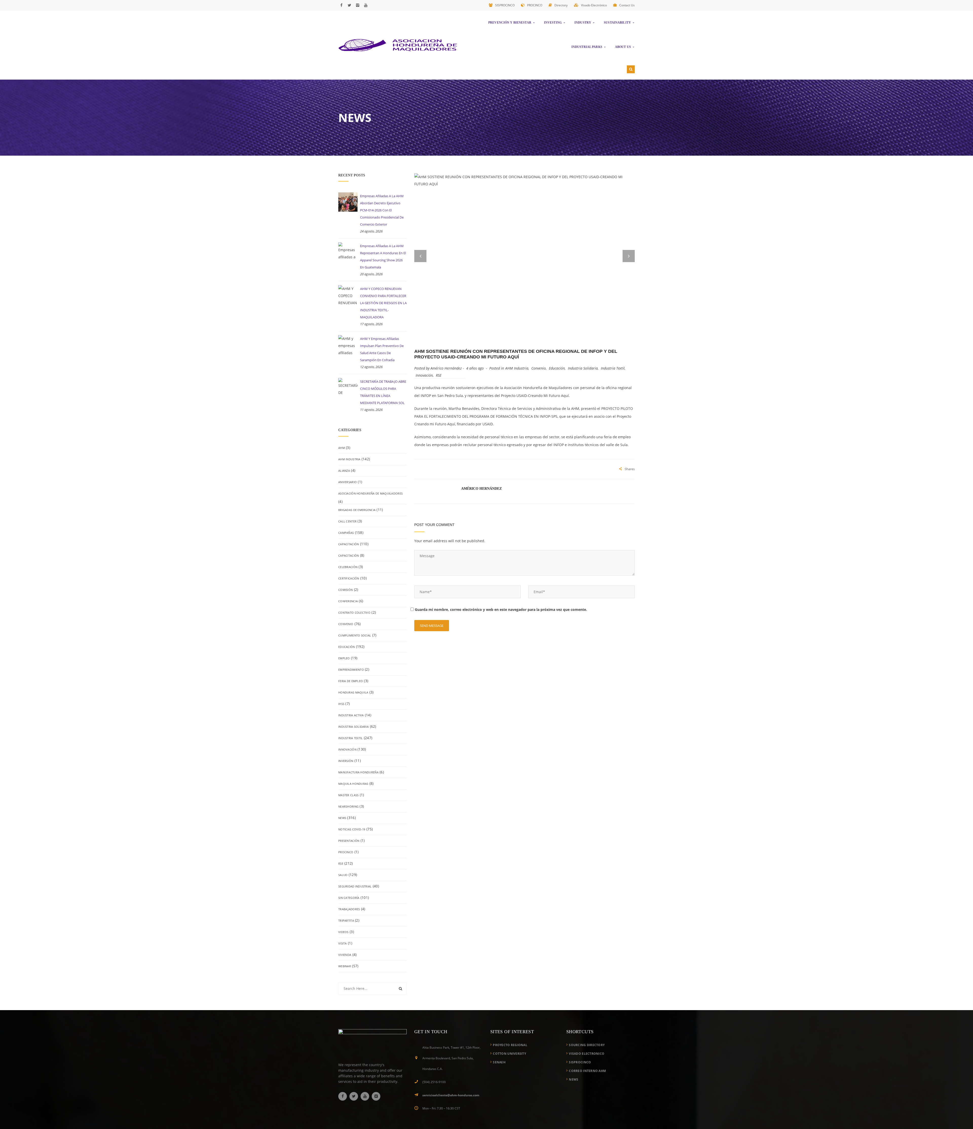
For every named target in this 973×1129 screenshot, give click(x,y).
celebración (348, 567)
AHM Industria (349, 459)
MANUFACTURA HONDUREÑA (358, 772)
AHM (341, 448)
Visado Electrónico (594, 5)
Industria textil (350, 738)
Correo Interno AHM (587, 1071)
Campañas (346, 533)
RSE (340, 863)
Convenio (345, 624)
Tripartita (346, 920)
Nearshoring (348, 806)
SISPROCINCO (505, 5)
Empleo (344, 658)
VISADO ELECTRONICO (586, 1053)
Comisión (345, 590)
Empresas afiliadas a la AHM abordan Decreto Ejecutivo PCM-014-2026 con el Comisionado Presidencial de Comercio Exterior (382, 210)
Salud (342, 875)
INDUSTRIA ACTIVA (351, 715)
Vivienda (344, 955)
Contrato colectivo (354, 612)
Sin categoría (349, 898)
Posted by (438, 368)
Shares (630, 469)
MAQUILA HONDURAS (353, 784)
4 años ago (475, 368)
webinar (344, 966)
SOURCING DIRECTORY (587, 1045)
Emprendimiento (351, 669)
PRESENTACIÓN (348, 841)
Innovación (347, 749)
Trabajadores (349, 909)
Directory (561, 5)
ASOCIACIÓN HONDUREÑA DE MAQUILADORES (370, 493)
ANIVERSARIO (347, 482)
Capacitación (348, 544)
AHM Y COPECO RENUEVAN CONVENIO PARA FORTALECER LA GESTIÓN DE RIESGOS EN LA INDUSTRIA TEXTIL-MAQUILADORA (383, 302)
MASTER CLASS (348, 795)
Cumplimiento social (354, 635)
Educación (346, 647)
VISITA (342, 943)
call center (347, 521)
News (342, 818)
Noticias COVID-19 (351, 829)
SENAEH (499, 1062)
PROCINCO (534, 5)
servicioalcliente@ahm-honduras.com (450, 1095)
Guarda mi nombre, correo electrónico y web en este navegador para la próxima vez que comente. (501, 609)
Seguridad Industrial (355, 886)
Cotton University (509, 1053)
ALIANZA (344, 470)
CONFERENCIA (348, 601)
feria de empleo (350, 681)
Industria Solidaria (353, 727)
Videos (343, 932)
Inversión (345, 761)
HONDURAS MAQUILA (353, 692)
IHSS (341, 704)
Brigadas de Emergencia (357, 510)
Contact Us (627, 5)
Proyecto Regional (510, 1045)
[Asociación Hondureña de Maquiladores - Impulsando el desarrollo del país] (397, 44)
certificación (348, 578)
